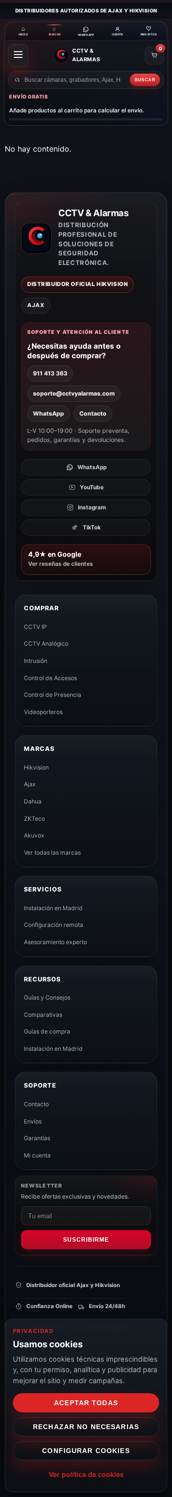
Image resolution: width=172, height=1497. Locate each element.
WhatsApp (48, 413)
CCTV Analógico (46, 643)
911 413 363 (50, 373)
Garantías (37, 1138)
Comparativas (43, 1014)
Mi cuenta (37, 1155)
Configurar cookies (85, 1450)
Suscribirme (85, 1239)
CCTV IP (35, 626)
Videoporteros (43, 711)
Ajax (30, 784)
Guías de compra (47, 1031)
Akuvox (34, 835)
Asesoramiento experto (55, 942)
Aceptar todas (86, 1403)
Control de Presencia (52, 694)
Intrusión (35, 660)
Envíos (33, 1121)
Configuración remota (53, 924)
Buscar (145, 79)
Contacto (93, 413)
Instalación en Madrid (53, 908)
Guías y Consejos (47, 997)
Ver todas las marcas (52, 852)
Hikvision (36, 767)
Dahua (33, 801)
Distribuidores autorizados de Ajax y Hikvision (86, 10)
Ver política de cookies (86, 1474)
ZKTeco (34, 818)
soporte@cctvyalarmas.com (74, 393)
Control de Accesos (50, 678)
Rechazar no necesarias (86, 1427)
